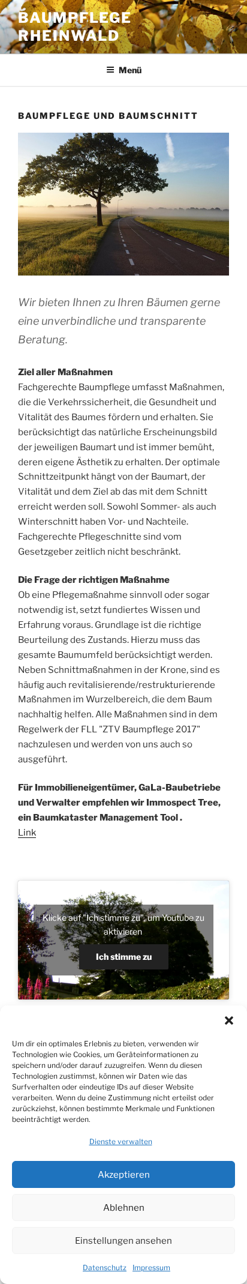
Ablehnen (123, 1207)
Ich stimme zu (124, 956)
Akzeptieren (124, 1174)
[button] (229, 1020)
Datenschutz (104, 1267)
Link (27, 832)
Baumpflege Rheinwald (75, 26)
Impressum (151, 1267)
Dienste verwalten (120, 1141)
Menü (130, 70)
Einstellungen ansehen (123, 1240)
